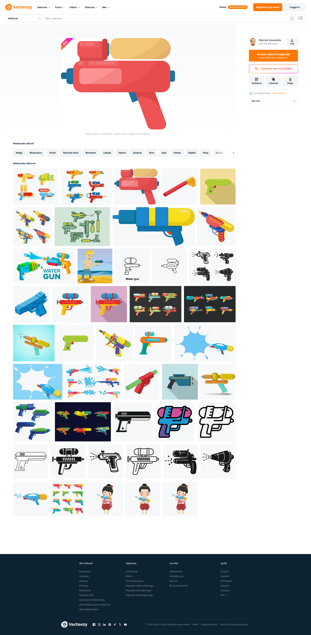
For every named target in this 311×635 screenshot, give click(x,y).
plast (205, 152)
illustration (36, 152)
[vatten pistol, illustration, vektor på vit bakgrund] (136, 187)
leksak (107, 152)
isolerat (137, 152)
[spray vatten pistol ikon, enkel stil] (218, 461)
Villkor (195, 624)
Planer (223, 7)
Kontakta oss (176, 576)
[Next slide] (230, 153)
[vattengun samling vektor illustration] (155, 304)
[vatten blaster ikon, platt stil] (180, 382)
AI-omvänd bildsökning (92, 599)
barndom (91, 152)
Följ (292, 43)
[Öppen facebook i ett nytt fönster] (94, 624)
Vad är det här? (279, 93)
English (225, 571)
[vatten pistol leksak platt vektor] (30, 499)
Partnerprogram (135, 580)
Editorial (89, 7)
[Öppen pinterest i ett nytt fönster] (109, 624)
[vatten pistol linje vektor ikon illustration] (169, 266)
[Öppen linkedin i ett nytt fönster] (104, 624)
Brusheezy (85, 571)
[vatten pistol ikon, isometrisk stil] (180, 187)
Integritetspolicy (209, 624)
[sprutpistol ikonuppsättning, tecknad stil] (32, 421)
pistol (52, 152)
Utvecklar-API (86, 595)
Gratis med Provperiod (273, 55)
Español (225, 576)
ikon (151, 152)
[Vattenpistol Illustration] (86, 187)
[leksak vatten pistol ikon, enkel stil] (133, 421)
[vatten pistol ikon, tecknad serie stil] (216, 226)
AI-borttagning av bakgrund (94, 604)
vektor (122, 152)
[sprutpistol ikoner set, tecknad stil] (32, 226)
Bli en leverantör (179, 585)
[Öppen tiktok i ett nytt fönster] (115, 624)
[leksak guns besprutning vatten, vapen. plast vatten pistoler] (35, 187)
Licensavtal (132, 571)
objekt (192, 152)
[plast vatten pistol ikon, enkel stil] (180, 461)
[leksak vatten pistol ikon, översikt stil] (30, 461)
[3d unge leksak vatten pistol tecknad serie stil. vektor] (218, 382)
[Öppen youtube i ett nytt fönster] (125, 624)
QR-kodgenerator (88, 609)
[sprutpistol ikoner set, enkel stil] (213, 266)
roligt (19, 152)
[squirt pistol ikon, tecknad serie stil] (114, 343)
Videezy (83, 580)
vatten (177, 152)
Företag (83, 585)
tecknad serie (70, 152)
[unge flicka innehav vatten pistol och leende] (105, 499)
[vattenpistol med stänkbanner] (205, 343)
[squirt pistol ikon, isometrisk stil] (31, 304)
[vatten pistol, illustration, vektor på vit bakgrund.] (154, 226)
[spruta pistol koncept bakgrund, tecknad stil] (95, 266)
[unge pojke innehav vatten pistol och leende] (142, 499)
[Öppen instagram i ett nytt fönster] (99, 624)
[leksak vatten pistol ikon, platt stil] (218, 187)
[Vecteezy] (18, 7)
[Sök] (292, 18)
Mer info (256, 101)
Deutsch (225, 585)
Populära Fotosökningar (139, 590)
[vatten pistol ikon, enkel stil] (68, 461)
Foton (58, 7)
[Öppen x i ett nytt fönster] (120, 624)
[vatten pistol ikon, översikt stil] (174, 421)
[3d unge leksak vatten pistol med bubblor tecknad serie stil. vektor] (34, 343)
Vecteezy (84, 576)
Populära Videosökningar (139, 595)
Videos (73, 7)
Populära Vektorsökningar (140, 585)
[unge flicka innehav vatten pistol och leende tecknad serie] (180, 499)
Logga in (295, 7)
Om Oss (174, 580)
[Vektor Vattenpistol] (82, 226)
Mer (104, 7)
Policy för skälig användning (233, 624)
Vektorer (42, 7)
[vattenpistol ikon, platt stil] (153, 343)
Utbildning (85, 590)
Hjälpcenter (176, 571)
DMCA (129, 576)
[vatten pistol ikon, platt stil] (70, 304)
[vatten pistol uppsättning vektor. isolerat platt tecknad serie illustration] (44, 266)
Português (226, 580)
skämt (219, 152)
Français (225, 590)
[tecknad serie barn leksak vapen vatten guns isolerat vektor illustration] (67, 499)
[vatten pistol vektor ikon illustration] (132, 266)
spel (163, 152)
